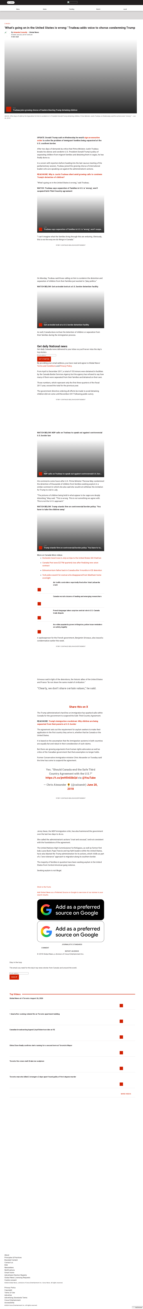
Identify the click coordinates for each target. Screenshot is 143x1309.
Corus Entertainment (13, 1300)
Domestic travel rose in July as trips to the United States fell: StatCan (71, 558)
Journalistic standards (72, 944)
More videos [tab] (57, 555)
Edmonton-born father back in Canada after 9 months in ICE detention (72, 570)
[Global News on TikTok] (52, 1253)
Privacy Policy (66, 366)
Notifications (10, 1270)
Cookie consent (11, 1280)
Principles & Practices (13, 1258)
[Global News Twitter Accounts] (52, 1236)
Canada (7, 23)
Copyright (8, 1290)
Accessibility (9, 1303)
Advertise (8, 1295)
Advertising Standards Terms (16, 1298)
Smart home (9, 1273)
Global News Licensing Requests (17, 1278)
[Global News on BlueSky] (116, 1253)
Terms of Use (10, 1293)
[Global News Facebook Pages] (20, 1236)
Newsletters (9, 1268)
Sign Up (14, 977)
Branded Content (11, 1260)
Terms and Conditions (46, 366)
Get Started (44, 359)
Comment (45, 948)
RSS (6, 1265)
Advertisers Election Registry (16, 1275)
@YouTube (89, 777)
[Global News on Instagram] (116, 1236)
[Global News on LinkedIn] (20, 1253)
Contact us (9, 1263)
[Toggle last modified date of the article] (34, 35)
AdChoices (138, 1307)
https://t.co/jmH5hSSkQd (61, 777)
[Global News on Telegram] (84, 1253)
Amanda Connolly (20, 32)
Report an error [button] (72, 951)
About (7, 1255)
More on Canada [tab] (44, 555)
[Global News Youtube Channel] (84, 1236)
